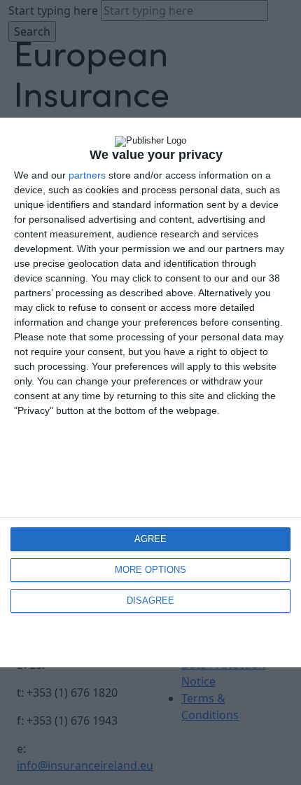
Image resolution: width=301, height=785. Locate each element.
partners (87, 175)
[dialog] (150, 392)
